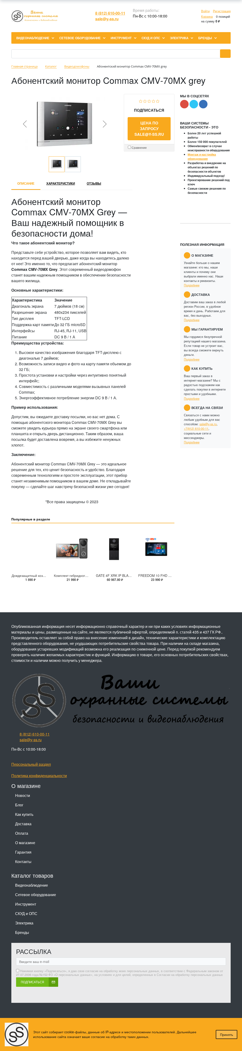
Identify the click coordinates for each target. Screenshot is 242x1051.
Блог (19, 805)
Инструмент (25, 904)
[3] (149, 100)
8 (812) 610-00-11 (110, 13)
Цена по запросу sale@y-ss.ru (149, 128)
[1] (141, 100)
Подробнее (191, 285)
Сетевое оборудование (35, 894)
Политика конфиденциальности (39, 775)
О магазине (25, 842)
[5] (158, 100)
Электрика (24, 923)
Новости (22, 795)
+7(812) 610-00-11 (196, 428)
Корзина (207, 16)
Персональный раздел (31, 764)
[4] (153, 100)
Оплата (21, 833)
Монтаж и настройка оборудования (202, 156)
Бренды (22, 932)
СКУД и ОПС (26, 913)
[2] (145, 100)
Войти (205, 11)
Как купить (24, 814)
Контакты (23, 861)
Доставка (23, 823)
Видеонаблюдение (31, 885)
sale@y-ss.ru (107, 18)
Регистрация (222, 11)
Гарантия (23, 852)
